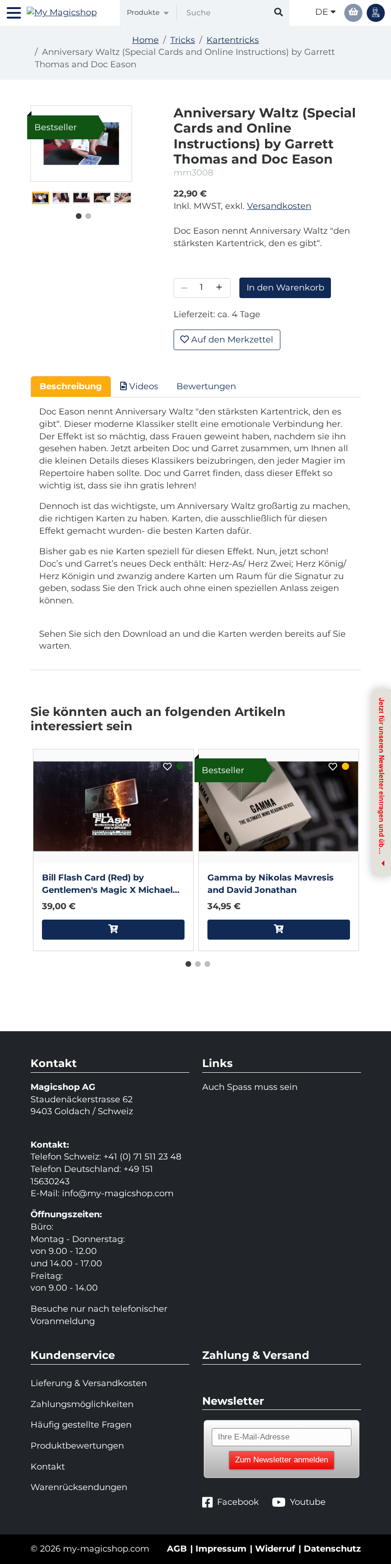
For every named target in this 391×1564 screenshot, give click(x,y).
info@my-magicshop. (108, 1193)
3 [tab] (205, 962)
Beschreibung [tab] (71, 386)
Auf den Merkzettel (231, 339)
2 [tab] (85, 214)
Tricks (182, 40)
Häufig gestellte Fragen (81, 1424)
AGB (177, 1548)
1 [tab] (76, 214)
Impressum (221, 1548)
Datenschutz (332, 1548)
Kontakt (48, 1466)
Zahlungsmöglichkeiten (82, 1404)
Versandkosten (279, 206)
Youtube (308, 1502)
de (322, 12)
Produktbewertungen (77, 1445)
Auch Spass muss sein (250, 1087)
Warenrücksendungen (79, 1487)
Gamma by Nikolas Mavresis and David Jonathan (270, 883)
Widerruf (275, 1548)
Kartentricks (232, 40)
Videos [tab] (142, 386)
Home (145, 40)
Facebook (238, 1502)
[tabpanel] (41, 198)
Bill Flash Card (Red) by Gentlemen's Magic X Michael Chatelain (107, 884)
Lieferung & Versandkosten (89, 1383)
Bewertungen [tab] (206, 386)
